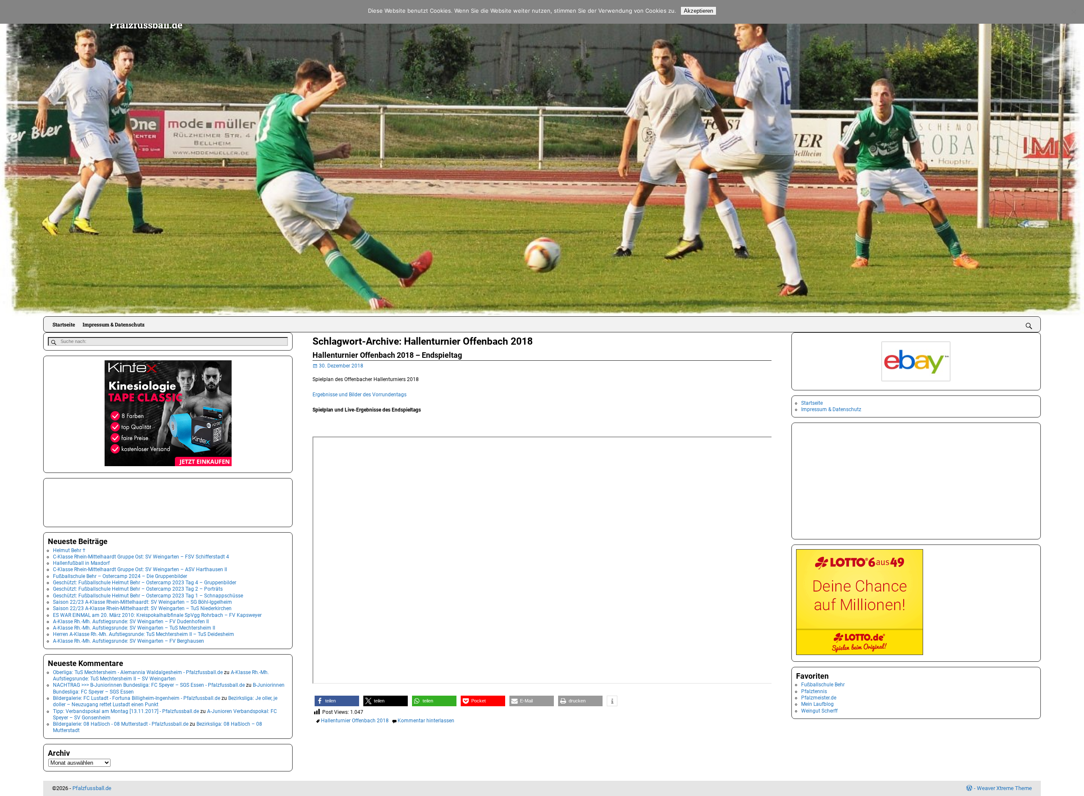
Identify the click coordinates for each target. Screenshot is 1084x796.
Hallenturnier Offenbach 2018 (355, 721)
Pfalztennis (814, 691)
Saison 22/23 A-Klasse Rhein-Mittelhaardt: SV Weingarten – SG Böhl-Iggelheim (142, 602)
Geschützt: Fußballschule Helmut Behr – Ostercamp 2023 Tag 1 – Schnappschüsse (148, 596)
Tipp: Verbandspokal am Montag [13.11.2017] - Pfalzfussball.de (126, 711)
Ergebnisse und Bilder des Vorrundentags (359, 395)
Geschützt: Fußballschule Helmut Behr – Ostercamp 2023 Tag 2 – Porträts (138, 589)
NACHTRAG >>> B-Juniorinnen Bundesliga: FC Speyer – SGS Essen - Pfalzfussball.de (149, 685)
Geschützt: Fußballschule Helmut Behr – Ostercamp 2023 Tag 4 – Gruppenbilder (144, 583)
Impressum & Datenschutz (113, 324)
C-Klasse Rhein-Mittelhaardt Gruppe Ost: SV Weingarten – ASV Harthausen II (140, 569)
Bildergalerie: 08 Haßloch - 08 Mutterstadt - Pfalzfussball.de (120, 724)
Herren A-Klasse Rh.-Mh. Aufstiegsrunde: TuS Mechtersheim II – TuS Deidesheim (143, 634)
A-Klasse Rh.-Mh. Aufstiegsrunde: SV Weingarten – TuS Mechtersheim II (134, 628)
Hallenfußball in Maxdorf (81, 563)
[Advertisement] (90, 502)
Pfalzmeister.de (818, 698)
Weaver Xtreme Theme (1004, 788)
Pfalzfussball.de (146, 24)
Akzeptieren (698, 11)
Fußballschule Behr (823, 685)
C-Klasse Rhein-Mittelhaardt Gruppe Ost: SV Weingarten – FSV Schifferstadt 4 (141, 557)
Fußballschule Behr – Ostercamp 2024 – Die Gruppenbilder (120, 576)
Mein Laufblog (817, 704)
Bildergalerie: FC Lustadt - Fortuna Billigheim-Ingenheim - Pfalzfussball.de (136, 698)
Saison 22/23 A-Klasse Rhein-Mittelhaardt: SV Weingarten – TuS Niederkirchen (142, 608)
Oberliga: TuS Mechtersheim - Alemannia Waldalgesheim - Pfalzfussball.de (138, 672)
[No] (1073, 12)
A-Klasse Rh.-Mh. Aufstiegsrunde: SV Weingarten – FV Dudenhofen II (131, 622)
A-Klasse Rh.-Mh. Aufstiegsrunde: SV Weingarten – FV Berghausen (128, 641)
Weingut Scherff (819, 711)
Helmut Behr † (69, 550)
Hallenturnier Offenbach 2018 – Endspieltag (387, 355)
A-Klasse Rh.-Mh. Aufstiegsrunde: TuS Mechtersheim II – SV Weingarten (161, 675)
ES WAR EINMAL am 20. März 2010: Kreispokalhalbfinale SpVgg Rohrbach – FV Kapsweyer (157, 615)
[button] (337, 701)
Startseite (64, 324)
